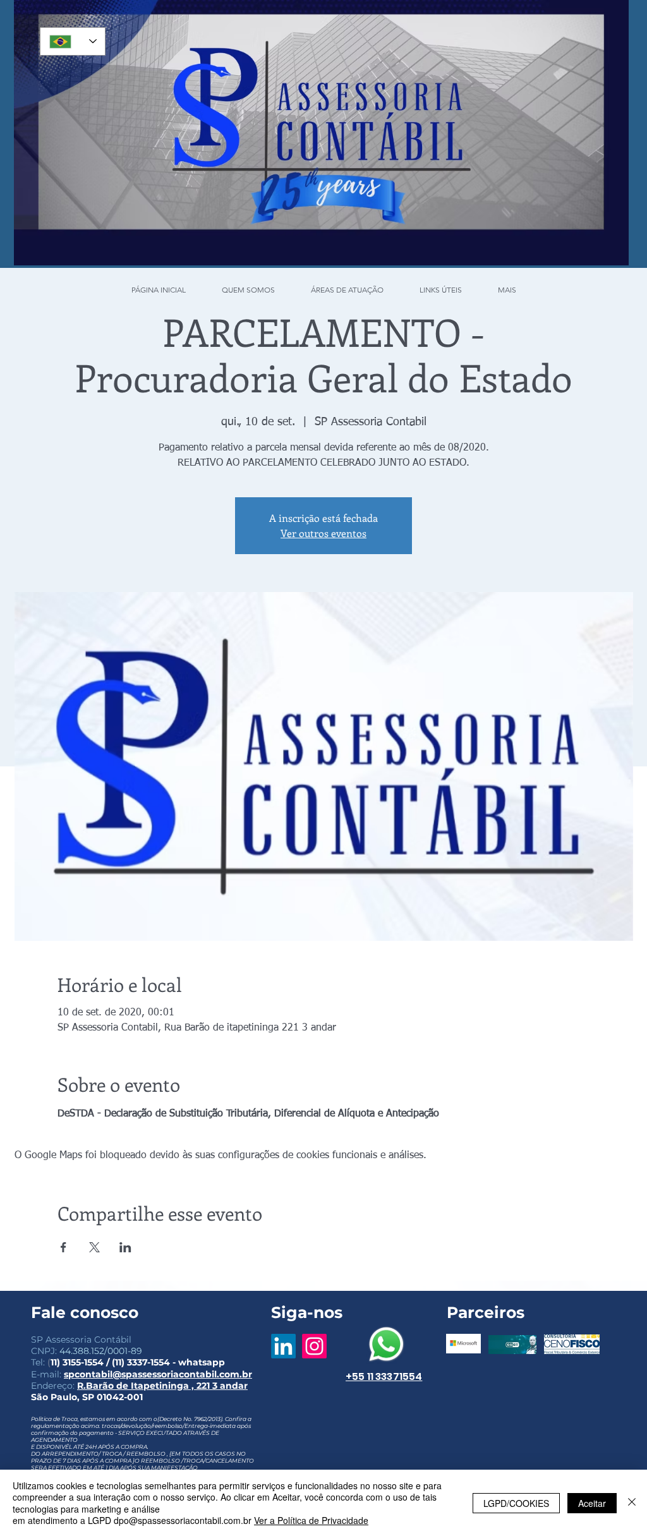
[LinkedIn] (283, 1346)
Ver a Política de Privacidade (311, 1520)
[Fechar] (631, 1503)
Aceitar (592, 1503)
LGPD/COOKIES (516, 1503)
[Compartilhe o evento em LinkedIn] (125, 1247)
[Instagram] (314, 1346)
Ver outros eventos (323, 533)
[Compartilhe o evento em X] (94, 1247)
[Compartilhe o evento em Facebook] (63, 1247)
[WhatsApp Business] (386, 1344)
